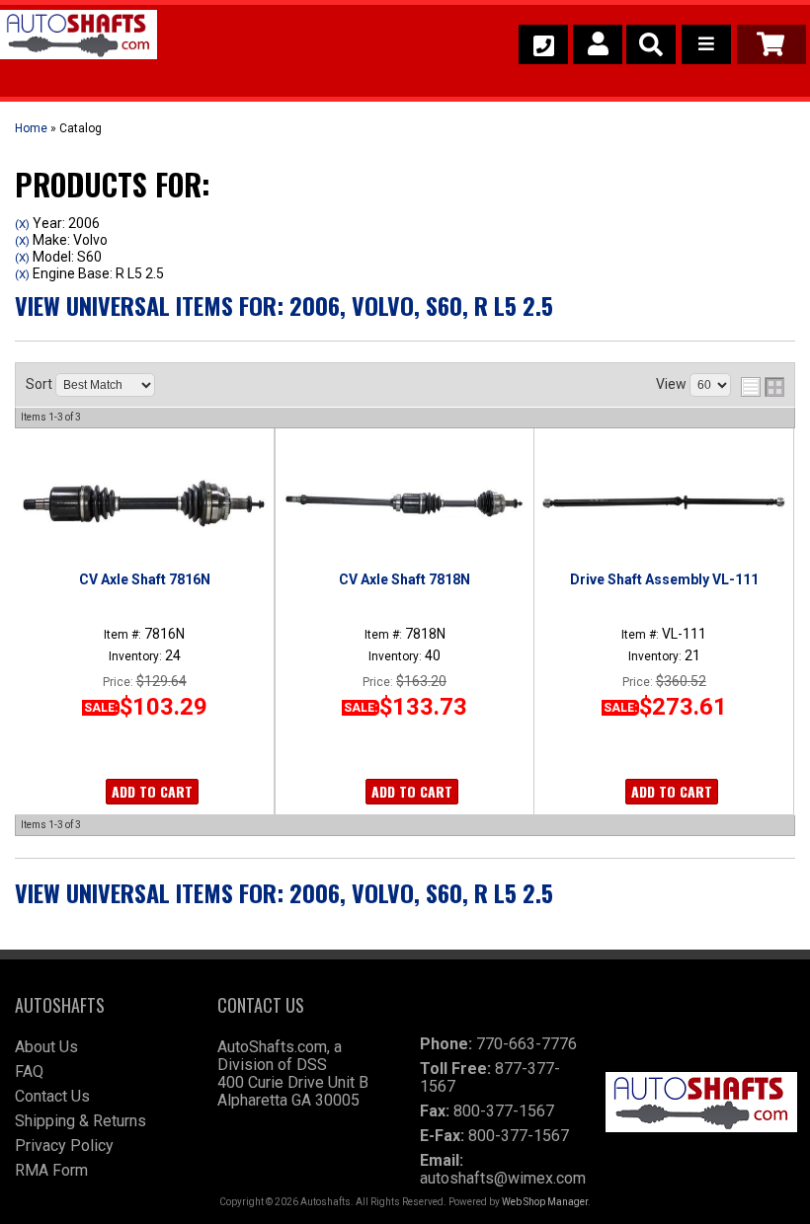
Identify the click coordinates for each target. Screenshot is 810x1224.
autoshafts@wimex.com (503, 1178)
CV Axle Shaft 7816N (144, 579)
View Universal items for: (284, 305)
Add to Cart (152, 791)
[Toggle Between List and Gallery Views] (762, 387)
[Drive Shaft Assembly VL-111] (663, 502)
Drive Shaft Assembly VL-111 (664, 579)
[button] (651, 44)
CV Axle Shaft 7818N (404, 579)
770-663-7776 (526, 1043)
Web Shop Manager (545, 1201)
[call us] (543, 44)
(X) (22, 224)
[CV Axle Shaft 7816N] (144, 502)
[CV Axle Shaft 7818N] (405, 502)
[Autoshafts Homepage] (78, 37)
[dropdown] (706, 44)
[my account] (597, 44)
